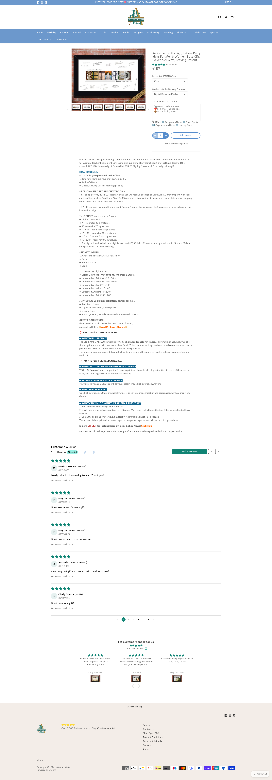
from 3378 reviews (134, 648)
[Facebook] (38, 2)
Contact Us (148, 729)
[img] (136, 645)
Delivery (147, 745)
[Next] (148, 109)
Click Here (146, 426)
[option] (76, 107)
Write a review (190, 451)
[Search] (219, 17)
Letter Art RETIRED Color (164, 76)
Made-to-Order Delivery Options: (169, 89)
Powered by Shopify (46, 770)
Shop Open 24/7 (151, 733)
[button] (159, 64)
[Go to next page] (154, 619)
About (146, 749)
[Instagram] (42, 2)
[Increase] (166, 135)
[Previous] (67, 109)
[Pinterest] (46, 2)
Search (146, 725)
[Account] (226, 17)
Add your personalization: (165, 102)
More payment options (176, 144)
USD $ (228, 2)
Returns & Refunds (152, 741)
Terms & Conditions (152, 737)
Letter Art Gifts (62, 767)
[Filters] (211, 451)
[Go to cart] (232, 17)
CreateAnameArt (106, 728)
